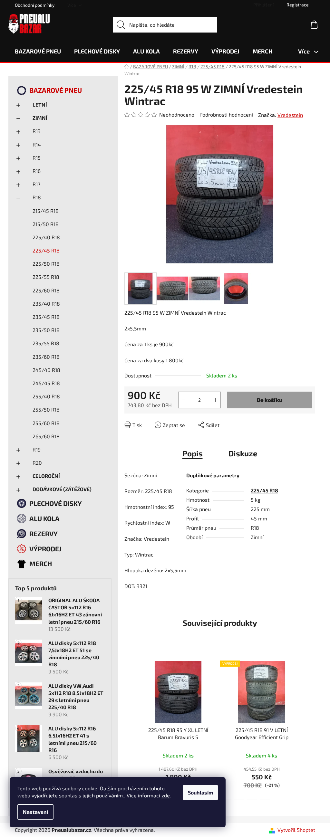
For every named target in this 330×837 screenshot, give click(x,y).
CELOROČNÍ (46, 476)
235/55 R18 (46, 343)
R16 (37, 171)
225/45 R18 (46, 250)
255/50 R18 (46, 409)
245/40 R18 (46, 370)
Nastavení (35, 812)
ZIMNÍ (40, 118)
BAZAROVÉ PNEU (55, 90)
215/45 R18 (46, 211)
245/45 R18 (46, 383)
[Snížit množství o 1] (183, 400)
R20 (37, 463)
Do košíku (269, 400)
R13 (37, 131)
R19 (37, 449)
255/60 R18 (46, 423)
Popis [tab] (192, 453)
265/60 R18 (46, 436)
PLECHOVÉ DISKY (55, 503)
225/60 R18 (46, 290)
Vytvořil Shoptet (296, 830)
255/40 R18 (46, 396)
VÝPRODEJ (45, 549)
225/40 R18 (46, 237)
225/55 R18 (46, 277)
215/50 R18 (46, 224)
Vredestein (290, 115)
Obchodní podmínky (34, 5)
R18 (37, 197)
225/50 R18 (46, 264)
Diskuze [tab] (242, 453)
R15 (37, 158)
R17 (36, 184)
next (310, 728)
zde (165, 795)
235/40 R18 (46, 303)
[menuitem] (37, 51)
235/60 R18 (46, 357)
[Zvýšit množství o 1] (215, 400)
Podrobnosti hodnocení (226, 114)
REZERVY (43, 533)
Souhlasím (200, 792)
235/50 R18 (46, 330)
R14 (37, 144)
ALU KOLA (44, 518)
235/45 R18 (46, 317)
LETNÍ (40, 104)
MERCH (40, 563)
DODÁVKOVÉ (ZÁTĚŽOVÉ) (62, 489)
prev (129, 728)
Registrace (297, 4)
